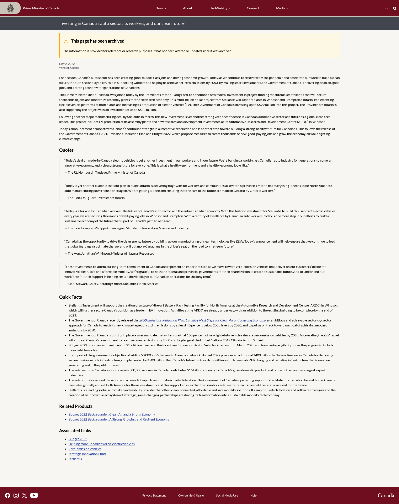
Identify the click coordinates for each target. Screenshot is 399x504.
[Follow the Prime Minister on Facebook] (7, 495)
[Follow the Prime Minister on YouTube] (34, 495)
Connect (253, 8)
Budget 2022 (78, 439)
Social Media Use (227, 495)
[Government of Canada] (386, 495)
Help (253, 495)
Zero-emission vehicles (85, 449)
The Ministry (218, 8)
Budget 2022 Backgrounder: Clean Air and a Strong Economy (112, 414)
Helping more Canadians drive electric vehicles (102, 444)
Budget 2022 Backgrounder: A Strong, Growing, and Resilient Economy (119, 419)
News (159, 8)
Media (281, 8)
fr (387, 8)
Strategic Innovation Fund (87, 454)
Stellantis (75, 459)
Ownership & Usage (191, 495)
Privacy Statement (154, 495)
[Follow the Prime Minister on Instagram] (16, 495)
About (187, 8)
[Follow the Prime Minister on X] (24, 495)
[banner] (31, 8)
